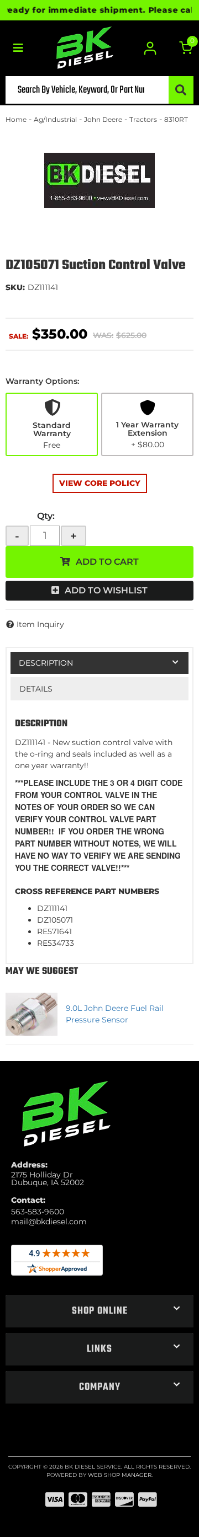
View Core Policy (99, 483)
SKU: (15, 287)
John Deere (103, 119)
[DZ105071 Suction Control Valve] (99, 180)
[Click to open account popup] (150, 48)
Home (16, 119)
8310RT (176, 119)
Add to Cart (107, 561)
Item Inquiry (40, 624)
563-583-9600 (37, 1212)
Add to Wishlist (106, 590)
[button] (99, 90)
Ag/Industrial (55, 119)
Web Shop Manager (119, 1475)
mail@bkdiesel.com (49, 1221)
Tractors (143, 119)
